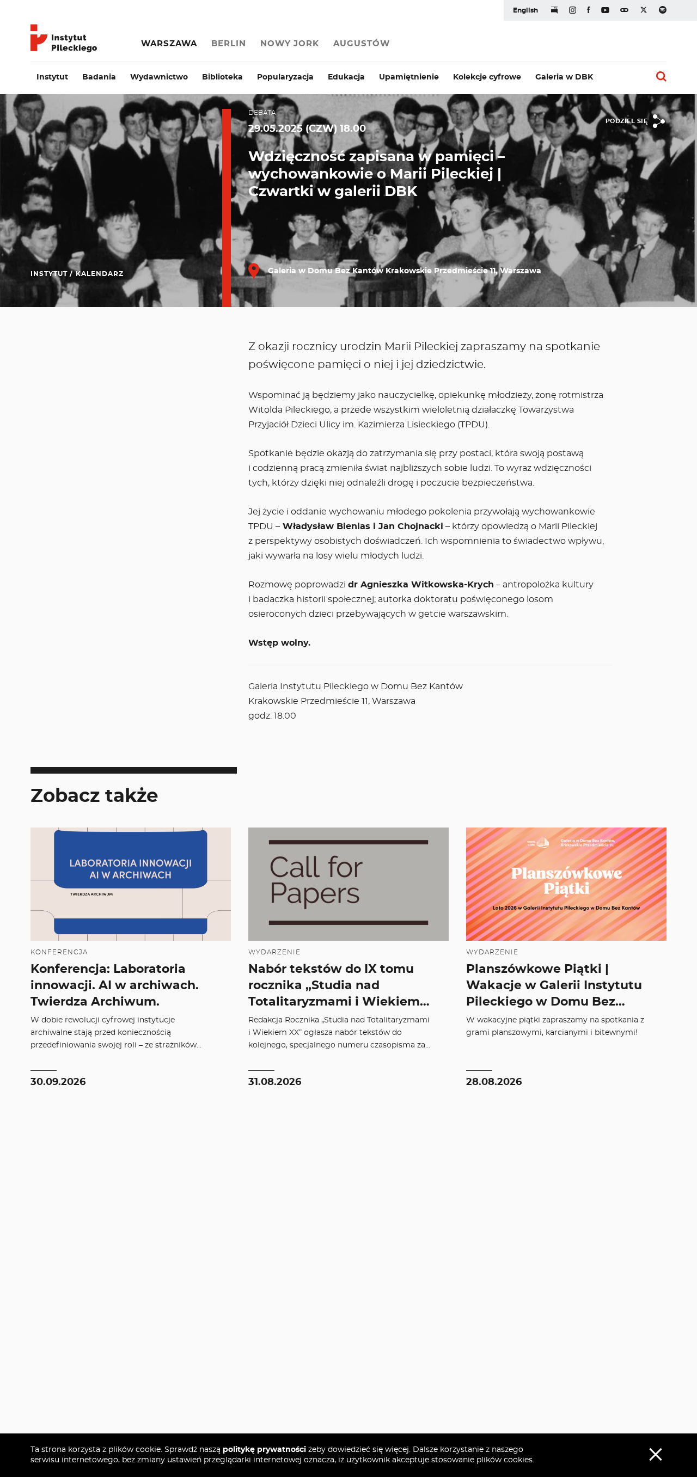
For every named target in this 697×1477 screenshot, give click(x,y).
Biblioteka (222, 77)
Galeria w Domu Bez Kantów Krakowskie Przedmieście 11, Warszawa (403, 271)
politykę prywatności (264, 1450)
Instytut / (51, 274)
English (525, 10)
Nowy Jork (289, 44)
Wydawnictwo (159, 77)
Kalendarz (100, 274)
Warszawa (169, 44)
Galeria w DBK (564, 77)
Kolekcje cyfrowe (487, 77)
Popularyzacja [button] (285, 77)
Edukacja (346, 77)
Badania (99, 77)
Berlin (228, 44)
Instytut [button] (52, 77)
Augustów (361, 44)
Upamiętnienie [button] (409, 77)
